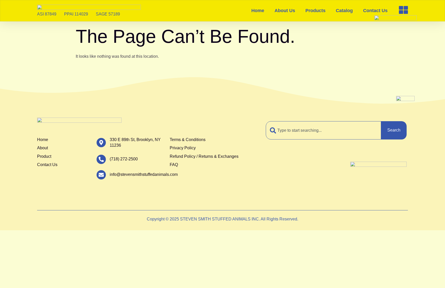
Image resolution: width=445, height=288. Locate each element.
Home (257, 10)
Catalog (344, 10)
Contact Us (375, 10)
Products (315, 10)
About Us (285, 10)
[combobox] (323, 130)
